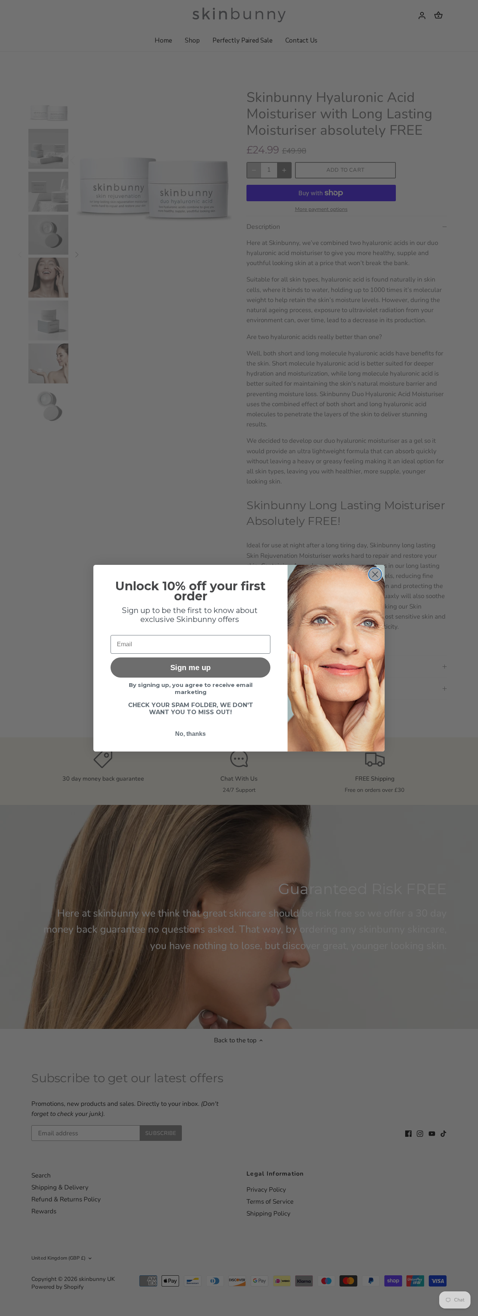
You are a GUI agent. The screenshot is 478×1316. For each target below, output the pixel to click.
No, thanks (190, 734)
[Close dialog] (375, 574)
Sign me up (190, 667)
